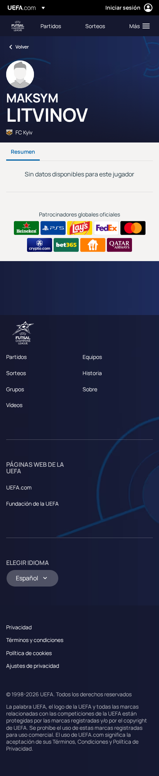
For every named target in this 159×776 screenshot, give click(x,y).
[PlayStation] (53, 228)
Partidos (16, 356)
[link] (51, 26)
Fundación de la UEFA (32, 503)
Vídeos (14, 405)
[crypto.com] (39, 245)
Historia (92, 373)
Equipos (92, 356)
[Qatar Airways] (119, 245)
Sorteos (16, 373)
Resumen (23, 151)
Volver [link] (22, 47)
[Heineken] (26, 228)
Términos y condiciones (34, 640)
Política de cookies (29, 653)
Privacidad (19, 627)
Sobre (90, 389)
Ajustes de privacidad (32, 665)
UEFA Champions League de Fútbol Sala (17, 26)
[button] (137, 26)
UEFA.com (19, 487)
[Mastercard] (132, 228)
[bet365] (66, 245)
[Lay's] (79, 228)
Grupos (15, 389)
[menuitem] (56, 26)
